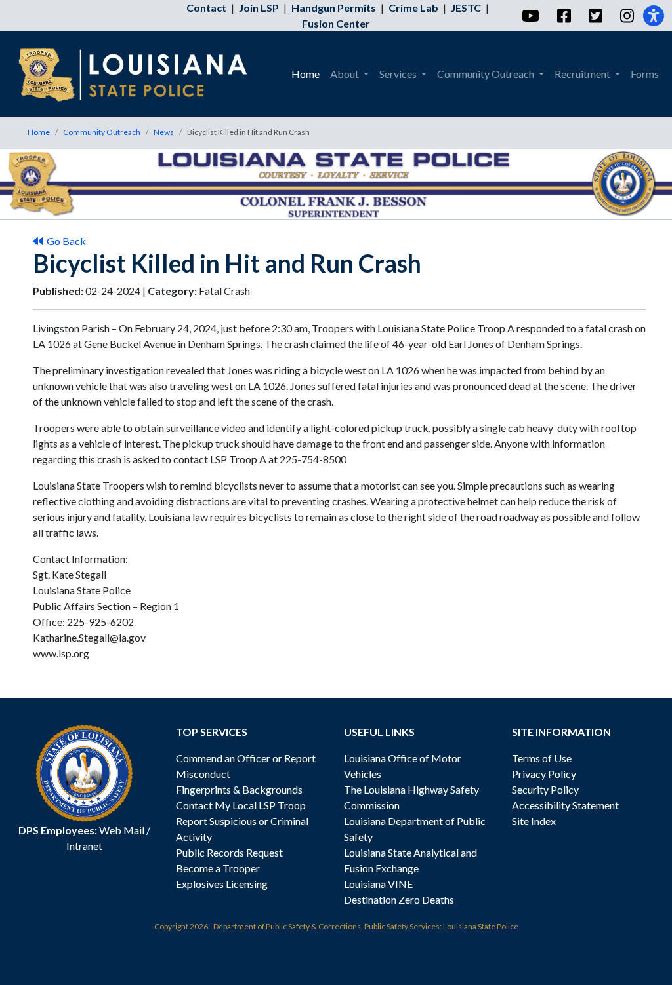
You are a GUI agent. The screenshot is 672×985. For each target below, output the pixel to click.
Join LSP (259, 7)
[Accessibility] (653, 15)
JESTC (466, 7)
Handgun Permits (333, 7)
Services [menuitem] (399, 74)
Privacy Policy (544, 773)
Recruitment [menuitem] (583, 74)
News (164, 132)
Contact (206, 7)
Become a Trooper (218, 868)
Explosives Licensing (222, 884)
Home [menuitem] (305, 74)
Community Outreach (101, 132)
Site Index (534, 821)
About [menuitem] (345, 74)
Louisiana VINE (378, 884)
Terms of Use (542, 758)
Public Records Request (229, 852)
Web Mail (121, 830)
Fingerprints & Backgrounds (239, 789)
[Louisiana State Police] (142, 74)
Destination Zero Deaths (399, 899)
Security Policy (545, 789)
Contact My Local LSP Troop (241, 805)
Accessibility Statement (565, 805)
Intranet (84, 846)
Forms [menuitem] (645, 74)
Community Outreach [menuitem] (486, 74)
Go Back (66, 241)
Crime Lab (413, 7)
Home (39, 132)
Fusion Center (336, 23)
